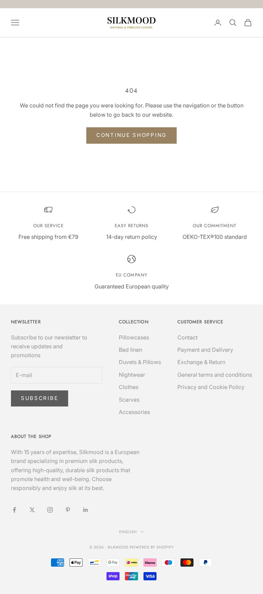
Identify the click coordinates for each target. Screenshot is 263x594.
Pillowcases (134, 337)
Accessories (134, 412)
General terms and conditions (214, 374)
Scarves (129, 399)
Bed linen (130, 349)
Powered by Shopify (152, 547)
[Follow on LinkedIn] (85, 509)
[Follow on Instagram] (50, 509)
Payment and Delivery (205, 349)
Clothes (128, 387)
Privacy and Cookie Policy (211, 387)
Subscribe (39, 398)
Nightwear (132, 374)
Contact (187, 337)
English (128, 531)
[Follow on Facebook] (14, 509)
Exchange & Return (201, 362)
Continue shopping (131, 135)
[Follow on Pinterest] (67, 509)
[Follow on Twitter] (32, 509)
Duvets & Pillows (140, 362)
